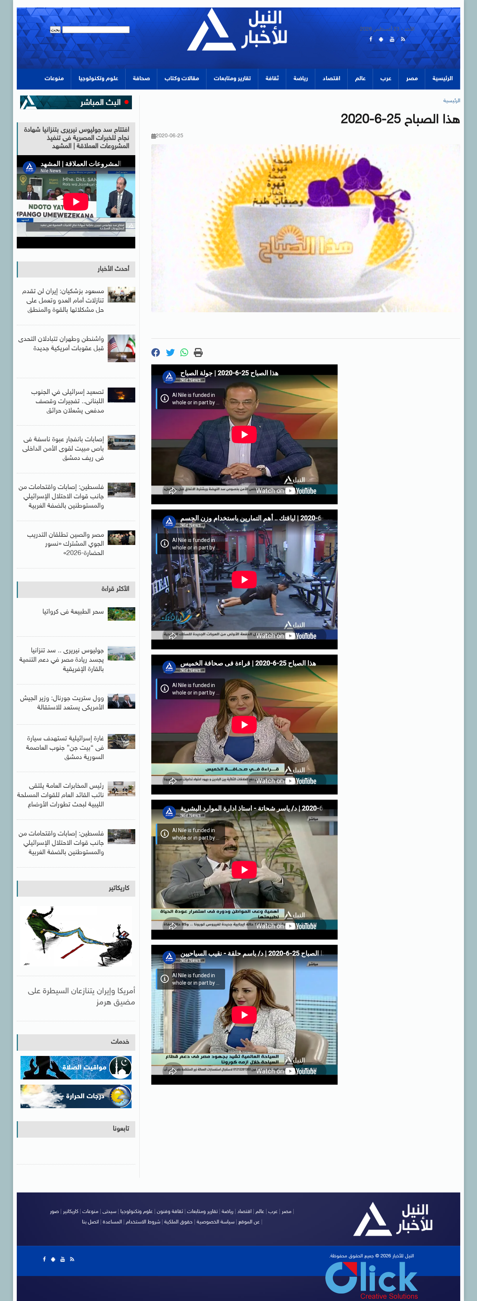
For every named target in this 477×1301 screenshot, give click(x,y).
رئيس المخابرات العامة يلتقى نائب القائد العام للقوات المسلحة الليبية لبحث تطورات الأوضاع (60, 795)
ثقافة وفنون (170, 1211)
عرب (385, 78)
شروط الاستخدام (143, 1222)
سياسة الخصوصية (215, 1222)
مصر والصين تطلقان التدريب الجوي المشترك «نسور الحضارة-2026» (65, 544)
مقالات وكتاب (182, 78)
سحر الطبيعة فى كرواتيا (73, 612)
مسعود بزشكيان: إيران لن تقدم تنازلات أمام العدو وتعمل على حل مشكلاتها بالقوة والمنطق (63, 301)
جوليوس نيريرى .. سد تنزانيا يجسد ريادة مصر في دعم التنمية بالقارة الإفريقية (61, 660)
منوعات (54, 78)
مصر (412, 78)
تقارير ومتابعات (232, 78)
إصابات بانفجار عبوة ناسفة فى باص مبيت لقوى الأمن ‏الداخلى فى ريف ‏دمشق (63, 449)
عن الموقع (249, 1222)
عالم (360, 78)
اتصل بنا (90, 1222)
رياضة (301, 78)
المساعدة (112, 1222)
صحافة (141, 78)
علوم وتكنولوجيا (98, 78)
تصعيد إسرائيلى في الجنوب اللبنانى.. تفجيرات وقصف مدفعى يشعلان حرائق (67, 401)
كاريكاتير (119, 888)
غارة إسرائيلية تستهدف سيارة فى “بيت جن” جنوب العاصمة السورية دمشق (65, 748)
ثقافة (272, 78)
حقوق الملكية (178, 1222)
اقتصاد (331, 78)
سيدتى (109, 1211)
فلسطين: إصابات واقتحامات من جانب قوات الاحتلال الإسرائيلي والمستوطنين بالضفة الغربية (61, 496)
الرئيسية (443, 78)
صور (54, 1211)
